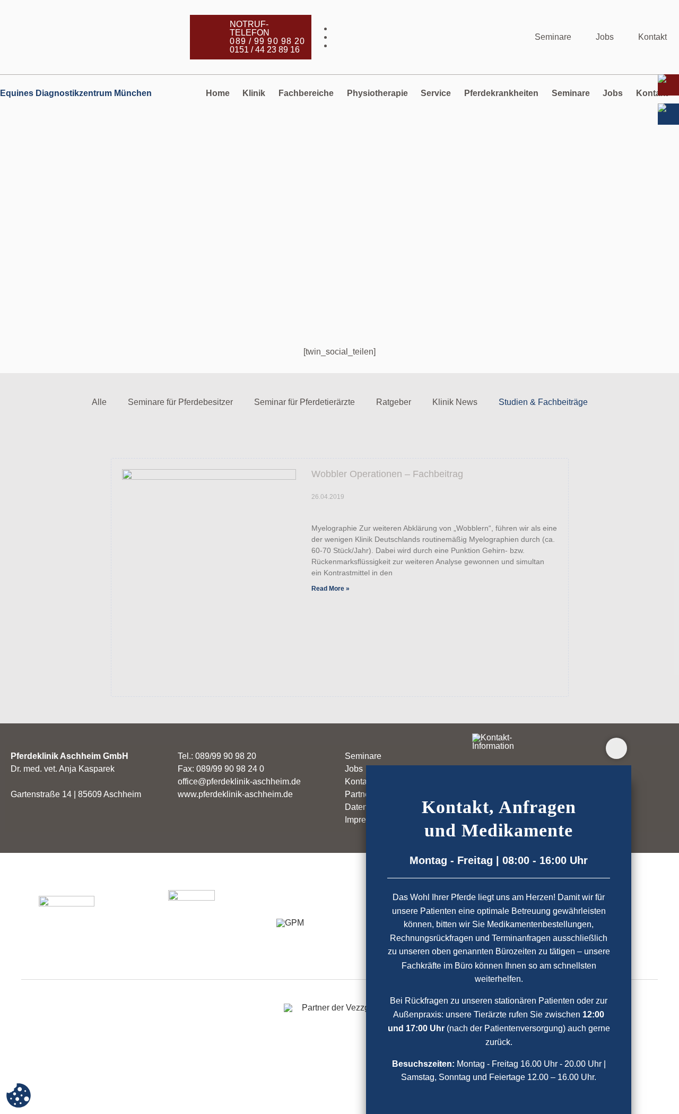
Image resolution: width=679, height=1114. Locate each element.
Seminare (553, 36)
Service (436, 93)
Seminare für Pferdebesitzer (180, 402)
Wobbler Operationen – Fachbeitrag (387, 474)
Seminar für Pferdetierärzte (304, 402)
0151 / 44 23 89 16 (265, 49)
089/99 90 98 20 (225, 756)
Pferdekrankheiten (501, 93)
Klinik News (454, 402)
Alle (99, 402)
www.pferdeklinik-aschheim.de (235, 794)
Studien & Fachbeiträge (543, 402)
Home (218, 93)
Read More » (330, 588)
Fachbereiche (306, 93)
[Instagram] (427, 36)
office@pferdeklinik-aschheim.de (239, 781)
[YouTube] (427, 45)
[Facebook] (427, 28)
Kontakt (652, 36)
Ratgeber (393, 402)
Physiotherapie (377, 93)
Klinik (253, 93)
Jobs (605, 36)
